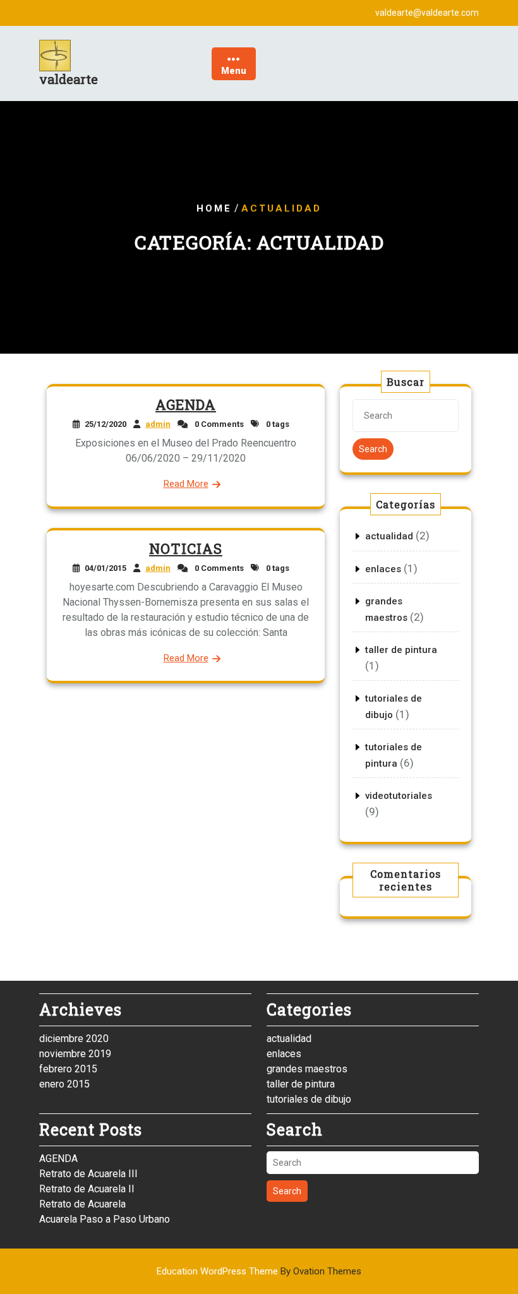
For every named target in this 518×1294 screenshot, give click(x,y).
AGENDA (185, 404)
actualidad (389, 536)
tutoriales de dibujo (309, 1099)
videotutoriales (398, 795)
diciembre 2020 (74, 1039)
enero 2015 (64, 1084)
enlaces (383, 569)
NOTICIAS (185, 548)
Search (373, 449)
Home (214, 208)
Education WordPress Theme (259, 1271)
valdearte (68, 79)
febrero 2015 (68, 1069)
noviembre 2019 (75, 1054)
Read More (186, 483)
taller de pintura (401, 650)
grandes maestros (307, 1069)
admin (158, 424)
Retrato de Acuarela (82, 1204)
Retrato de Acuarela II (87, 1189)
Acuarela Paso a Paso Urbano (104, 1219)
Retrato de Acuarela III (88, 1174)
